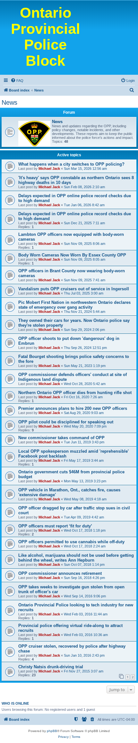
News (9, 102)
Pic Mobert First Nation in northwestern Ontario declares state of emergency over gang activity (74, 305)
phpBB (52, 731)
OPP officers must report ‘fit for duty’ (55, 526)
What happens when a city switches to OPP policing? (71, 164)
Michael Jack (49, 168)
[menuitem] (17, 80)
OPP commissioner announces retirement (60, 573)
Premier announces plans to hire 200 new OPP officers (72, 408)
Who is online (15, 703)
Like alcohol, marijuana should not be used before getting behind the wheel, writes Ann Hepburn (76, 558)
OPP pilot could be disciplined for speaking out (65, 422)
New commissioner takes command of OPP (61, 437)
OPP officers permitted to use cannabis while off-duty (71, 541)
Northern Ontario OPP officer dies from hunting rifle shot (75, 392)
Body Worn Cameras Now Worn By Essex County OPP (72, 255)
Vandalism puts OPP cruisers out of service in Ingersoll (73, 288)
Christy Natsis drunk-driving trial (50, 666)
